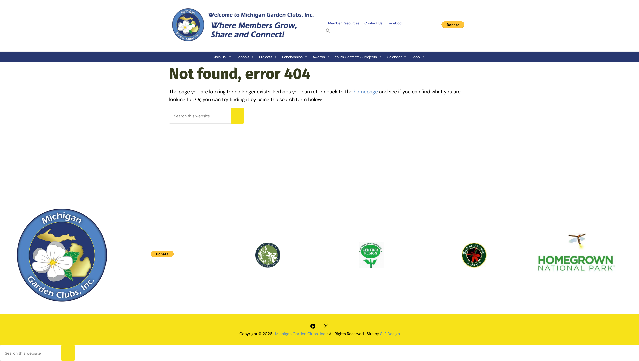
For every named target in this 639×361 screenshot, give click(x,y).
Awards (319, 57)
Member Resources (343, 23)
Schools (243, 57)
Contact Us (373, 23)
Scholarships (292, 57)
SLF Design (390, 333)
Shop (416, 57)
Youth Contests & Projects (356, 57)
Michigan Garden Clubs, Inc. (300, 333)
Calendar (394, 57)
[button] (328, 31)
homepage (366, 91)
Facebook (395, 23)
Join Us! (220, 57)
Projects (265, 57)
